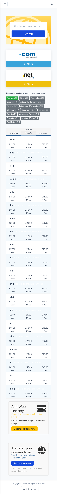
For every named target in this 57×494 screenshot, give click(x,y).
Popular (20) (12, 98)
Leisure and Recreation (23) (31, 106)
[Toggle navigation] (5, 4)
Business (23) (43, 110)
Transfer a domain (22, 463)
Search (28, 34)
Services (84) (12, 102)
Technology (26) (37, 98)
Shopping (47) (13, 110)
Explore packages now (24, 428)
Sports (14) (11, 114)
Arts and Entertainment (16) (32, 102)
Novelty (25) (12, 106)
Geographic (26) (28, 110)
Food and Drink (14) (29, 118)
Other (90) (24, 98)
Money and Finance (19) (29, 114)
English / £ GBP (30, 489)
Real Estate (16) (13, 122)
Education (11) (13, 118)
